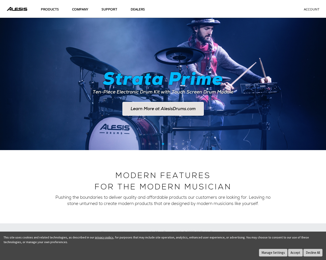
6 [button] (176, 144)
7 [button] (183, 144)
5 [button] (169, 144)
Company (80, 9)
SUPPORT (109, 9)
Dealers (138, 9)
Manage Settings (273, 252)
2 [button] (149, 144)
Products (50, 9)
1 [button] (143, 144)
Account (312, 9)
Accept (295, 252)
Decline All (313, 252)
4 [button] (163, 144)
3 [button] (156, 144)
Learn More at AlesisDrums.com (163, 108)
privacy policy (104, 237)
